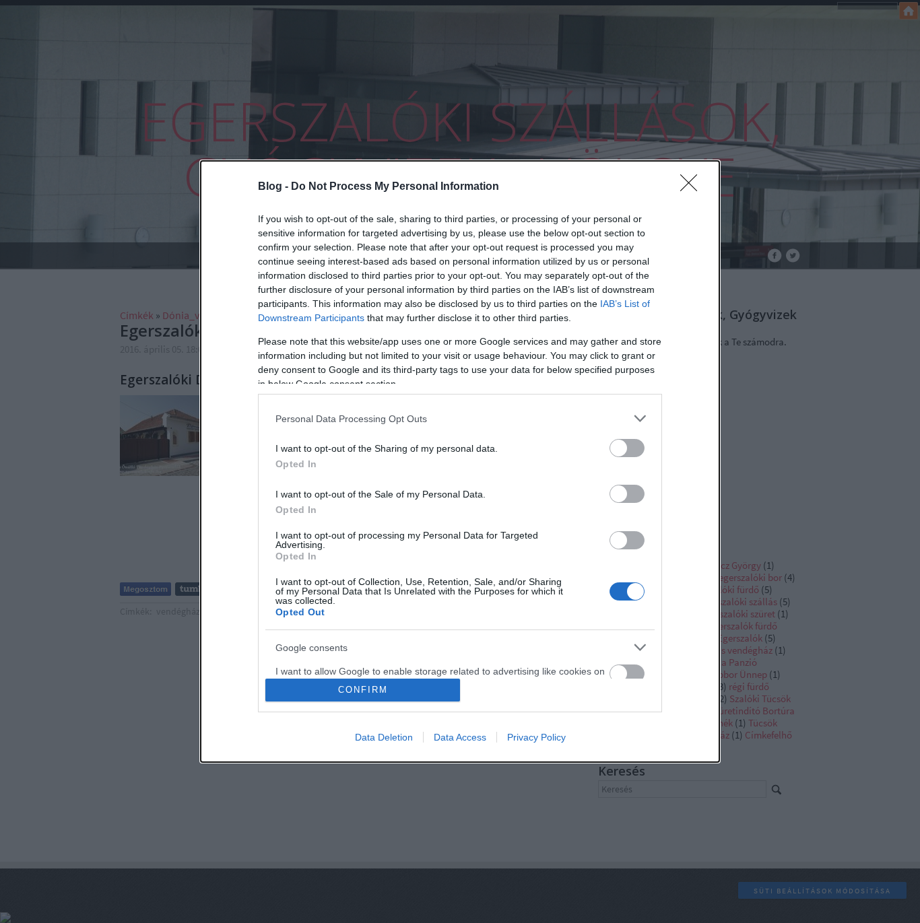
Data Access (460, 737)
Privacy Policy (536, 737)
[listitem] (460, 418)
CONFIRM (363, 690)
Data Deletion (384, 737)
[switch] (627, 448)
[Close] (693, 187)
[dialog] (460, 461)
